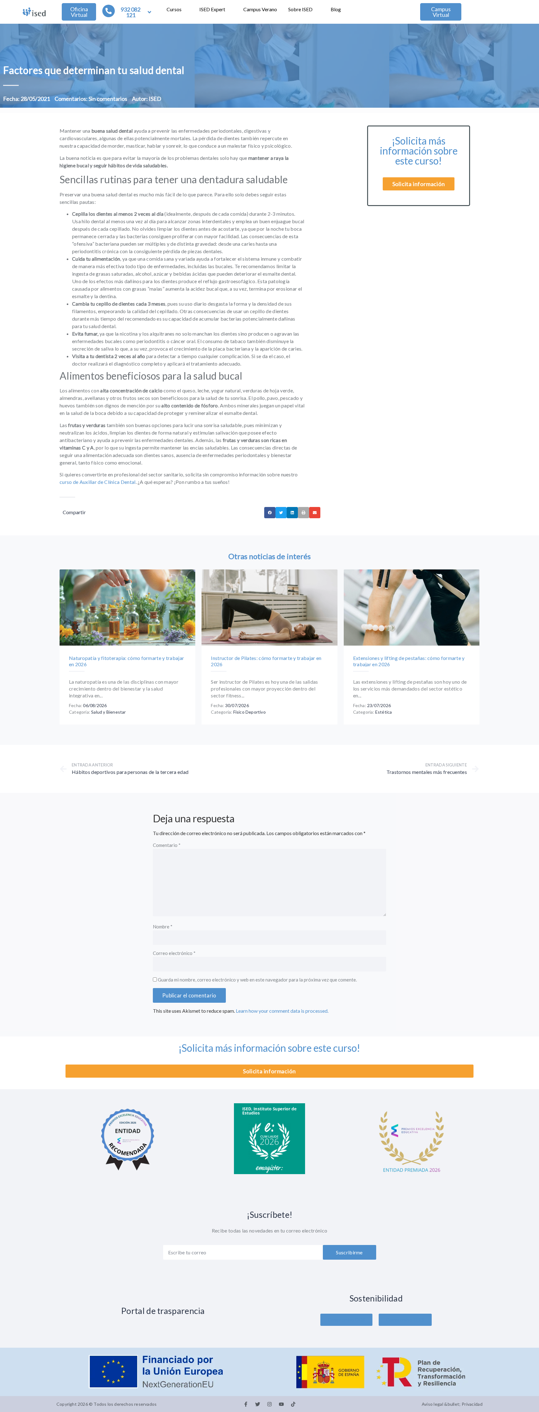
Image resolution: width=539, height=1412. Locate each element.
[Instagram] (269, 1404)
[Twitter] (257, 1404)
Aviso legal (432, 1404)
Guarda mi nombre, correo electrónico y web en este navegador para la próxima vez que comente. (257, 979)
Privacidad (472, 1404)
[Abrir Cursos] (185, 9)
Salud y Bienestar (108, 712)
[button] (269, 512)
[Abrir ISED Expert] (229, 9)
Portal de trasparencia (163, 1311)
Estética (383, 712)
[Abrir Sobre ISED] (316, 9)
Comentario (167, 845)
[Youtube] (281, 1404)
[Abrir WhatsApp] (523, 1396)
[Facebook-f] (245, 1404)
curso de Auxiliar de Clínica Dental (98, 482)
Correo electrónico (174, 953)
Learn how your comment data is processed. (282, 1011)
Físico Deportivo (249, 712)
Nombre (162, 926)
